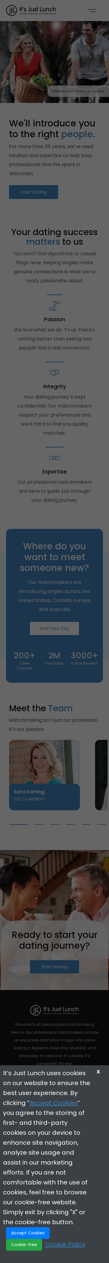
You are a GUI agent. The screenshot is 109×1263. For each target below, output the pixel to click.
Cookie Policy (65, 1244)
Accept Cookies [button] (28, 1233)
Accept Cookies (54, 1103)
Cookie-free (24, 1245)
